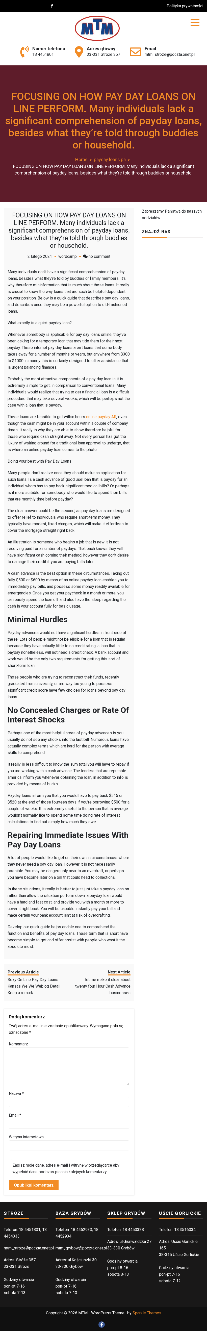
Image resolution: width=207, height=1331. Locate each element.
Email (15, 1115)
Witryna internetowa (26, 1137)
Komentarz (18, 1044)
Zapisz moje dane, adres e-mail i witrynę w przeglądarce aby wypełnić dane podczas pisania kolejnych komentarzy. (65, 1168)
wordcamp (67, 256)
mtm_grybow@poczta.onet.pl (81, 1248)
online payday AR (101, 416)
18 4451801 (43, 54)
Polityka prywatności (185, 6)
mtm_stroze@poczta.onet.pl (170, 54)
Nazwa (16, 1093)
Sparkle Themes (147, 1313)
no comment (99, 256)
